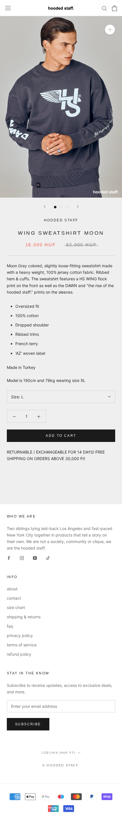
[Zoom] (110, 30)
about (12, 588)
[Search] (104, 8)
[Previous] (44, 206)
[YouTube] (35, 557)
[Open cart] (114, 8)
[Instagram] (22, 557)
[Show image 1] (55, 207)
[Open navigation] (8, 8)
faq (10, 626)
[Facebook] (9, 557)
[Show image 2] (61, 207)
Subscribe (28, 724)
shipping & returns (24, 616)
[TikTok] (48, 557)
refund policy (19, 654)
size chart (16, 607)
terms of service (22, 644)
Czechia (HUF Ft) (58, 752)
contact (14, 598)
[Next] (78, 206)
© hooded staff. (61, 765)
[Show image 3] (67, 207)
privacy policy (20, 635)
